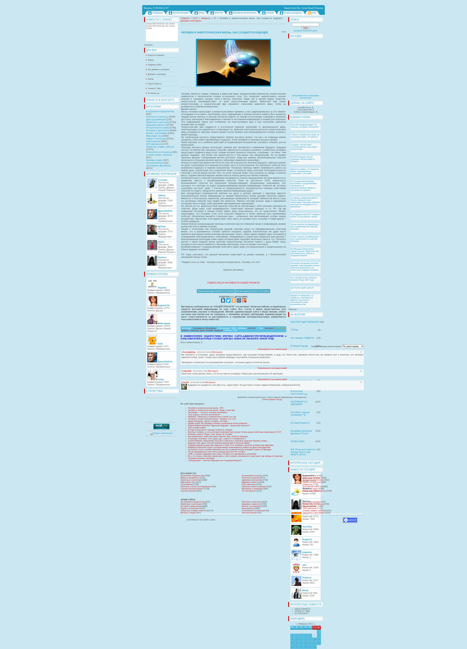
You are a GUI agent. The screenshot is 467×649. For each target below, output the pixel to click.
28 (314, 647)
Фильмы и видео (154, 160)
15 (319, 639)
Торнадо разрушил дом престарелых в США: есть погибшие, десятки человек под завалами (230, 445)
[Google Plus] (244, 300)
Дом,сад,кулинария (156, 119)
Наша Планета (293, 13)
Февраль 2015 (305, 624)
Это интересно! (249, 491)
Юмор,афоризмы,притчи (314, 491)
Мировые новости (250, 482)
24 (297, 647)
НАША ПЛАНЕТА (302, 609)
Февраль (205, 18)
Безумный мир (309, 475)
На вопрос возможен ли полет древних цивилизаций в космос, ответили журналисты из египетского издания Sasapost (305, 266)
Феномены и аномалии (252, 489)
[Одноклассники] (233, 300)
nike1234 (252, 328)
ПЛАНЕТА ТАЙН (302, 611)
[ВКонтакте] (223, 300)
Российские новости (312, 486)
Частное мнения (154, 163)
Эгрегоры (194, 330)
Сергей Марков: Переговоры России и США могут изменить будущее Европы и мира (227, 441)
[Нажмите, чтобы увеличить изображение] (233, 63)
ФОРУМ (219, 13)
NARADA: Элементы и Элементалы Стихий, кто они (212, 417)
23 (292, 647)
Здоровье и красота (156, 125)
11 (301, 639)
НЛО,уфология (153, 144)
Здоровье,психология (252, 480)
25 (301, 647)
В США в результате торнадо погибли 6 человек (210, 430)
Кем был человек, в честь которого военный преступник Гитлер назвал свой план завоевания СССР (234, 432)
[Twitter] (228, 300)
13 (310, 639)
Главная (157, 13)
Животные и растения (157, 122)
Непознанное (153, 141)
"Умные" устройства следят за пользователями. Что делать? (305, 136)
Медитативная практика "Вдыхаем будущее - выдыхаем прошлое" (219, 425)
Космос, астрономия (156, 133)
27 (310, 647)
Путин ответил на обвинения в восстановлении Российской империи (305, 226)
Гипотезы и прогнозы (157, 117)
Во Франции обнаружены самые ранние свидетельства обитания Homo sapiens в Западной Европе (305, 252)
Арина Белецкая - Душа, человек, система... (208, 421)
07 (215, 18)
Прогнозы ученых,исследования (196, 486)
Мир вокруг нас (154, 136)
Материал (217, 352)
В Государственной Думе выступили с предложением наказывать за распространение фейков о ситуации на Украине (304, 185)
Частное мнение (188, 491)
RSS (314, 13)
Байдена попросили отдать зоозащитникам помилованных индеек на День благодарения (229, 447)
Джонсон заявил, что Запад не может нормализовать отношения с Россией (305, 171)
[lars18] (187, 385)
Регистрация (180, 13)
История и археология (157, 130)
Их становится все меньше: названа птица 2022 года (304, 279)
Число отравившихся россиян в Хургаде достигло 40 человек (216, 452)
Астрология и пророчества (160, 111)
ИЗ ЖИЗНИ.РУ (301, 613)
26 (305, 647)
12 (305, 639)
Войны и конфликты (190, 478)
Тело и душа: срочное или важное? (204, 414)
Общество (307, 484)
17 (297, 643)
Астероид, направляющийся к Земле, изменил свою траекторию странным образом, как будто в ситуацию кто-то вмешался (305, 202)
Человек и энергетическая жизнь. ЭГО (205, 408)
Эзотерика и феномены (158, 165)
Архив (270, 13)
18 (301, 643)
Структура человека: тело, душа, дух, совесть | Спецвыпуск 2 (217, 438)
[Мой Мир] (239, 300)
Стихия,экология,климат (192, 489)
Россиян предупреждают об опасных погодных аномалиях (305, 126)
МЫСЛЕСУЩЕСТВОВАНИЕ (305, 322)
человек (209, 330)
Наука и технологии (156, 138)
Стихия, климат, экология (159, 155)
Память (185, 330)
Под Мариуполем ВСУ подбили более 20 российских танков (305, 215)
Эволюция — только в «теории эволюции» (207, 412)
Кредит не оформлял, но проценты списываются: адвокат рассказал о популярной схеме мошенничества (302, 299)
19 (305, 643)
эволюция (269, 328)
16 (292, 643)
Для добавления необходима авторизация (305, 96)
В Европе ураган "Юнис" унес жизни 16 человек (210, 434)
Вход (201, 13)
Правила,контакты (244, 13)
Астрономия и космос (252, 475)
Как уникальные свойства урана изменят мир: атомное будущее (218, 436)
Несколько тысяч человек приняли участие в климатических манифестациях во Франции (229, 449)
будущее (219, 330)
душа (202, 330)
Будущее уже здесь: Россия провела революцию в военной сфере (219, 443)
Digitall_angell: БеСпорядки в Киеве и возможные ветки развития (217, 423)
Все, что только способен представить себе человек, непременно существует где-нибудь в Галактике (235, 456)
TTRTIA (294, 330)
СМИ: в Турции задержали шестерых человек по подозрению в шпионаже (222, 454)
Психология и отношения (159, 152)
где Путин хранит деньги (302, 288)
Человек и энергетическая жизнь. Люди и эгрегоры (211, 410)
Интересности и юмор (157, 127)
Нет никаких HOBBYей (302, 338)
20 (310, 643)
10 (297, 639)
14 (314, 639)
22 (319, 643)
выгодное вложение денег (306, 31)
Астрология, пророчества (192, 475)
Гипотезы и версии (250, 478)
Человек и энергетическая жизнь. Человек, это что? (212, 419)
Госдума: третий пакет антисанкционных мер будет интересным (304, 147)
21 (314, 643)
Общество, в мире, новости (160, 147)
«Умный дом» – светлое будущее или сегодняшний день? (215, 460)
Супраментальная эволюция (201, 458)
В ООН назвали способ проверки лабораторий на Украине (302, 159)
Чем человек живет (197, 428)
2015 (195, 18)
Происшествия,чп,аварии (253, 486)
